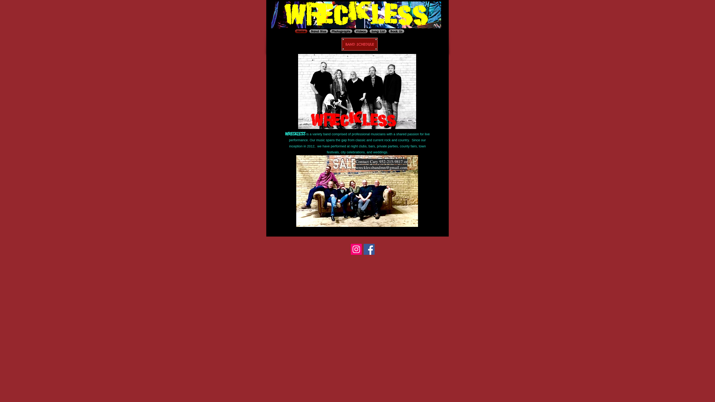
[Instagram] (356, 249)
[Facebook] (369, 249)
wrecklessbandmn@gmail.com (382, 167)
